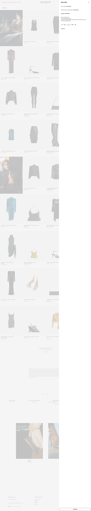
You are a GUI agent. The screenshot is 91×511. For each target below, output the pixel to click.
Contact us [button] (63, 28)
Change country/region (65, 13)
